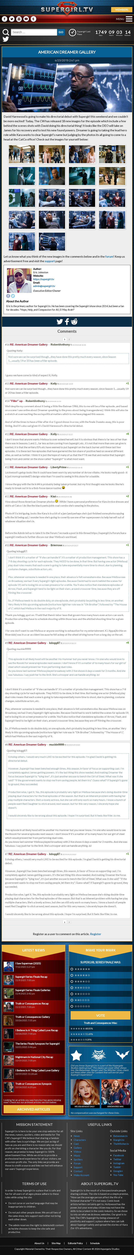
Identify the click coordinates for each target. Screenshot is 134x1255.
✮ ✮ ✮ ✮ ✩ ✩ (82, 981)
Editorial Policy (75, 1243)
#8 (6, 744)
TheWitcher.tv (121, 1143)
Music (77, 1155)
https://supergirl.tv (43, 279)
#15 (7, 383)
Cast (76, 1143)
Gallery (78, 1147)
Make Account (81, 1175)
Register (95, 934)
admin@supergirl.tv (44, 285)
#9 (6, 642)
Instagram (118, 1163)
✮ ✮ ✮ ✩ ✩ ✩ (82, 987)
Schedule (95, 1243)
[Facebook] (8, 296)
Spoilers (78, 1159)
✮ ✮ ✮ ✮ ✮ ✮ (82, 969)
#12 (7, 467)
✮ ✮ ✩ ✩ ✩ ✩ (82, 994)
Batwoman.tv (120, 1135)
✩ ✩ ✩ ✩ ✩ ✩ (82, 1006)
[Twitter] (13, 296)
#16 (7, 344)
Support (78, 1167)
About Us (39, 1243)
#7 (6, 853)
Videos (77, 1151)
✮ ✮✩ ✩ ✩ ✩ (82, 1000)
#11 (7, 496)
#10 (7, 545)
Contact (78, 1171)
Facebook (118, 1155)
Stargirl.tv (118, 1139)
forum (109, 256)
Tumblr (117, 1167)
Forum (77, 1163)
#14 (7, 400)
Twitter (117, 1159)
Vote (100, 1015)
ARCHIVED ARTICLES (33, 1109)
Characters (80, 1139)
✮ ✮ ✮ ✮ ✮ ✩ (82, 975)
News (77, 1135)
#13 (7, 434)
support (50, 261)
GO (61, 32)
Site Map (56, 1243)
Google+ (118, 1171)
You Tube (118, 1174)
